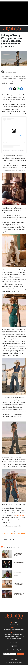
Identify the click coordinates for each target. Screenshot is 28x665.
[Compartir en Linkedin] (21, 88)
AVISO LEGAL (14, 659)
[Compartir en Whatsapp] (18, 88)
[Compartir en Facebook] (10, 88)
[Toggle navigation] (25, 29)
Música (6, 534)
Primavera (13, 534)
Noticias (3, 49)
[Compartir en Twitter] (14, 88)
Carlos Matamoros (11, 72)
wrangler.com (19, 515)
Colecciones (21, 534)
